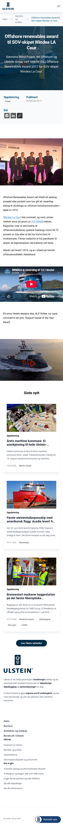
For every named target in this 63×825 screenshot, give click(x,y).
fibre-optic (12, 625)
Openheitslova (10, 755)
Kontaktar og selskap (15, 730)
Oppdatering (11, 97)
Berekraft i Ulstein (14, 735)
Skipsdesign (24, 542)
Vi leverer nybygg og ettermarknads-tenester (25, 769)
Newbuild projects (26, 619)
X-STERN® (37, 221)
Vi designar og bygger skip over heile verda (24, 773)
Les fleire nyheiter (31, 643)
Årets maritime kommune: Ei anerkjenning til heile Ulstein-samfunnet (27, 444)
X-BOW (24, 625)
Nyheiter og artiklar (19, 19)
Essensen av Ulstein (13, 745)
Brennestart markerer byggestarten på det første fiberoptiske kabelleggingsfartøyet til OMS (31, 598)
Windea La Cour (12, 217)
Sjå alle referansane (13, 788)
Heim (4, 19)
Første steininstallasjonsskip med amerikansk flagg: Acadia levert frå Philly (31, 521)
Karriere (8, 726)
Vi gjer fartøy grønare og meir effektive (22, 778)
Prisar (8, 101)
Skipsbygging (44, 619)
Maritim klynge (25, 466)
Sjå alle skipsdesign (13, 783)
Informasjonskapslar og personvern (20, 759)
